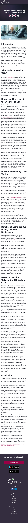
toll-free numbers (18, 361)
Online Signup (14, 462)
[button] (25, 2)
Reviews (14, 502)
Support (14, 504)
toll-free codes (9, 77)
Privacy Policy (14, 513)
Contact (14, 511)
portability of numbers (16, 197)
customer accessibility (8, 117)
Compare (14, 509)
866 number (16, 239)
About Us (14, 500)
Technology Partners (14, 507)
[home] (5, 2)
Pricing (14, 498)
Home (14, 496)
